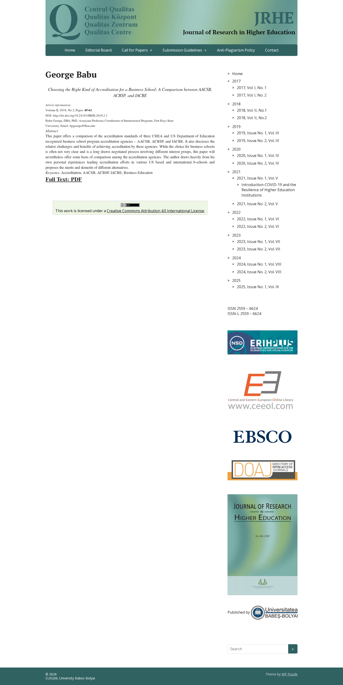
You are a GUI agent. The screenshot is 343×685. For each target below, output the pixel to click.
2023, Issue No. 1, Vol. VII (258, 241)
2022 (236, 212)
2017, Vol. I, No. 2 (251, 95)
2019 (236, 126)
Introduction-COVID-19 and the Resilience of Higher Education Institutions (269, 190)
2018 (236, 104)
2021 (236, 171)
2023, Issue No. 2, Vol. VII (258, 249)
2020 (236, 149)
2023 (236, 235)
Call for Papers (135, 50)
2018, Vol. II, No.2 (252, 117)
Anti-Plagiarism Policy (236, 50)
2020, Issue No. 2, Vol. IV (258, 163)
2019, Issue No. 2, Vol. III (258, 140)
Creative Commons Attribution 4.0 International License (155, 210)
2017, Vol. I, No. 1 (251, 87)
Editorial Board (98, 50)
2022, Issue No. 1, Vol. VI (258, 218)
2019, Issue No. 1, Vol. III (258, 132)
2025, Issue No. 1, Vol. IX (258, 286)
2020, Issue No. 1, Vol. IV (258, 155)
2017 (236, 81)
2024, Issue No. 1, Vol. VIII (259, 264)
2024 (236, 257)
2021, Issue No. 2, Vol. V (257, 203)
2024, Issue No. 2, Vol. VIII (259, 271)
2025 (236, 280)
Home (70, 50)
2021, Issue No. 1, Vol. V (257, 178)
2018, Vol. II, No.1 (252, 110)
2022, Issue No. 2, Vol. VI (258, 226)
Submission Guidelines (182, 50)
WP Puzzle (290, 674)
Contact (272, 50)
